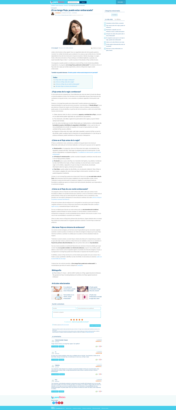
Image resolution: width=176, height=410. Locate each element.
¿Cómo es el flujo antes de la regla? (64, 82)
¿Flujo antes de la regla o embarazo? (64, 80)
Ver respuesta (55, 346)
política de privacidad (65, 325)
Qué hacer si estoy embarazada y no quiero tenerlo (114, 49)
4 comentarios (74, 12)
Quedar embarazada (59, 5)
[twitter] (53, 403)
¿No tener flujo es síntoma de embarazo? (66, 86)
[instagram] (56, 403)
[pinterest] (62, 403)
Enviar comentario (95, 326)
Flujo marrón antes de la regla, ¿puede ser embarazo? (115, 26)
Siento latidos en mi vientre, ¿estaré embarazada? (68, 297)
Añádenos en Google (97, 48)
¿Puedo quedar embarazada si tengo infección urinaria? (94, 289)
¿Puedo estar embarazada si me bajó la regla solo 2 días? (95, 297)
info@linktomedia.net (90, 332)
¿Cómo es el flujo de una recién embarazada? (67, 84)
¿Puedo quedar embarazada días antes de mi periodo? (115, 45)
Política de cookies (104, 408)
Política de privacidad (96, 408)
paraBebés (53, 5)
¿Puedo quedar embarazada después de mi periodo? (83, 73)
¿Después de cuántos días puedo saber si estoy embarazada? (115, 35)
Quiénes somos (68, 408)
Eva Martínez (58, 15)
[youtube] (59, 403)
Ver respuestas (55, 374)
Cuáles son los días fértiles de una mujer (115, 42)
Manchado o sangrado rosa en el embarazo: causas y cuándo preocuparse (115, 30)
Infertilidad (114, 15)
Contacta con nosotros (77, 408)
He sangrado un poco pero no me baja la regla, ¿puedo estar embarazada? (115, 39)
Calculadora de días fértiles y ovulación (115, 23)
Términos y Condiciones (86, 408)
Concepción (66, 5)
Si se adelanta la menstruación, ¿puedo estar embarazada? (69, 289)
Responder (61, 346)
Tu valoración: (67, 322)
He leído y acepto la (61, 324)
